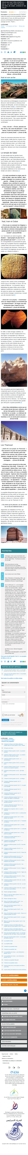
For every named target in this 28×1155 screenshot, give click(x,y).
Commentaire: (5, 701)
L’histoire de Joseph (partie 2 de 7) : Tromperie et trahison (15, 821)
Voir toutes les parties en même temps (11, 678)
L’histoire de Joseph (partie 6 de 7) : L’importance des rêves (12, 837)
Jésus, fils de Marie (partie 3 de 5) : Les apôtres (13, 910)
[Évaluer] (2, 52)
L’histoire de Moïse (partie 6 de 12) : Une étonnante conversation (13, 864)
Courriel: (3, 694)
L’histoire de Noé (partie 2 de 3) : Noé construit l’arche (15, 775)
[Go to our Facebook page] (9, 1067)
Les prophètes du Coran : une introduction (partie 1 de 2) (14, 952)
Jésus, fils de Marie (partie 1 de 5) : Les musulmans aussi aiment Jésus (13, 902)
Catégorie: (4, 24)
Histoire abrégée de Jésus (10, 898)
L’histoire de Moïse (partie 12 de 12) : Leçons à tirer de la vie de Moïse (14, 888)
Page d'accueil (5, 1054)
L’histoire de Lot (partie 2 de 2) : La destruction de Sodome (15, 813)
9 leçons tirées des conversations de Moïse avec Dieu (14, 966)
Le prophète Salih (8, 943)
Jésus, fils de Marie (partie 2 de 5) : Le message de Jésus (13, 906)
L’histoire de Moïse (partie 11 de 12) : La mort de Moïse (15, 884)
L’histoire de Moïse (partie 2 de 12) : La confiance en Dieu (13, 849)
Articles (2, 26)
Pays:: (3, 690)
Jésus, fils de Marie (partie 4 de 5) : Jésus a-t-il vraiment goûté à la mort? (15, 914)
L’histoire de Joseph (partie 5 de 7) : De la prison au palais (14, 833)
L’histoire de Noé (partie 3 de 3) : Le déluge (14, 778)
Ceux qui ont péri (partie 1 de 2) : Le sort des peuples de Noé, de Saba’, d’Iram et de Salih (15, 670)
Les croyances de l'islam (11, 26)
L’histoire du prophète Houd (10, 946)
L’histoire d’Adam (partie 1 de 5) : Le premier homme (14, 751)
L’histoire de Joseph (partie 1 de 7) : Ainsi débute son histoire (14, 817)
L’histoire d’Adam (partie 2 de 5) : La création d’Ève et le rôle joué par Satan (14, 755)
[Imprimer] (8, 52)
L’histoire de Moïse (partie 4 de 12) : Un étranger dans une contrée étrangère (13, 857)
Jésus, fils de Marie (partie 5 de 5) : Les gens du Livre (14, 917)
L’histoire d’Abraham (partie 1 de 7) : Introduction (12, 782)
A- (20, 12)
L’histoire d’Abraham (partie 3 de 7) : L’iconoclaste (12, 790)
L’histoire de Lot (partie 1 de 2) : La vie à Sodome (13, 809)
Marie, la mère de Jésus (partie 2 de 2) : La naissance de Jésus (14, 895)
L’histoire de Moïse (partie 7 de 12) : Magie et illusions (15, 868)
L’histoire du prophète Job (10, 949)
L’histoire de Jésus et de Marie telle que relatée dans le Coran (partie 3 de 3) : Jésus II (15, 929)
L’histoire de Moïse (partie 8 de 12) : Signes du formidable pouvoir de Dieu (15, 872)
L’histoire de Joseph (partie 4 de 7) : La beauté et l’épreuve (15, 829)
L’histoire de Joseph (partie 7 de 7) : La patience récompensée (13, 841)
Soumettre (5, 720)
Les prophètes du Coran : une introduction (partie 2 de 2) (14, 956)
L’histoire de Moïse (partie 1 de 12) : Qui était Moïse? (14, 845)
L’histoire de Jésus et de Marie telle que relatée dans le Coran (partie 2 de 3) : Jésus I (15, 925)
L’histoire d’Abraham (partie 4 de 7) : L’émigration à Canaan (12, 793)
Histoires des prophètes (7, 741)
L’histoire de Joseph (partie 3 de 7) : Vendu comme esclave (14, 825)
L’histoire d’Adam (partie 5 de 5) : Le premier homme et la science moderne (14, 767)
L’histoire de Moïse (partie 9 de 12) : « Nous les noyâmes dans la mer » (14, 876)
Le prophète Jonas (8, 940)
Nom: (3, 685)
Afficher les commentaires (7, 1058)
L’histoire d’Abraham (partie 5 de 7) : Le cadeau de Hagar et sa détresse (13, 797)
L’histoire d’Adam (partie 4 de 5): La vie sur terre (14, 763)
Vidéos (16, 1054)
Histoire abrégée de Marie (10, 891)
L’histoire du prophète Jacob (10, 962)
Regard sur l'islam (6, 1056)
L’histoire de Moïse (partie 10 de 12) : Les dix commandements (14, 880)
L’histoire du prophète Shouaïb (11, 960)
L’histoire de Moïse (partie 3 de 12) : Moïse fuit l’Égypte (15, 853)
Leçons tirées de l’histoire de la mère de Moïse (15, 969)
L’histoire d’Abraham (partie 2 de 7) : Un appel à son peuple (15, 786)
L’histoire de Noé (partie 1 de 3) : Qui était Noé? (14, 771)
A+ (24, 12)
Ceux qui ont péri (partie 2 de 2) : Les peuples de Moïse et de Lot (13, 657)
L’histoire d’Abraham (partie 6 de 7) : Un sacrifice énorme (13, 801)
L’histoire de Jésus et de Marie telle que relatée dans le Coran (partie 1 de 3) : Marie (14, 745)
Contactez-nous (6, 1063)
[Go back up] (25, 990)
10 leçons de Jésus (8, 748)
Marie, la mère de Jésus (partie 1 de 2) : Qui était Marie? (14, 921)
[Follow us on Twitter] (14, 1067)
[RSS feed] (19, 1067)
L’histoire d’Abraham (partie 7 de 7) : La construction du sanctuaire (13, 805)
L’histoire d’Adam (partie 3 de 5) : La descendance (12, 759)
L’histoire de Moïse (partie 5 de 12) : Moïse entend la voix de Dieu (14, 861)
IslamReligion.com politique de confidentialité (12, 1060)
